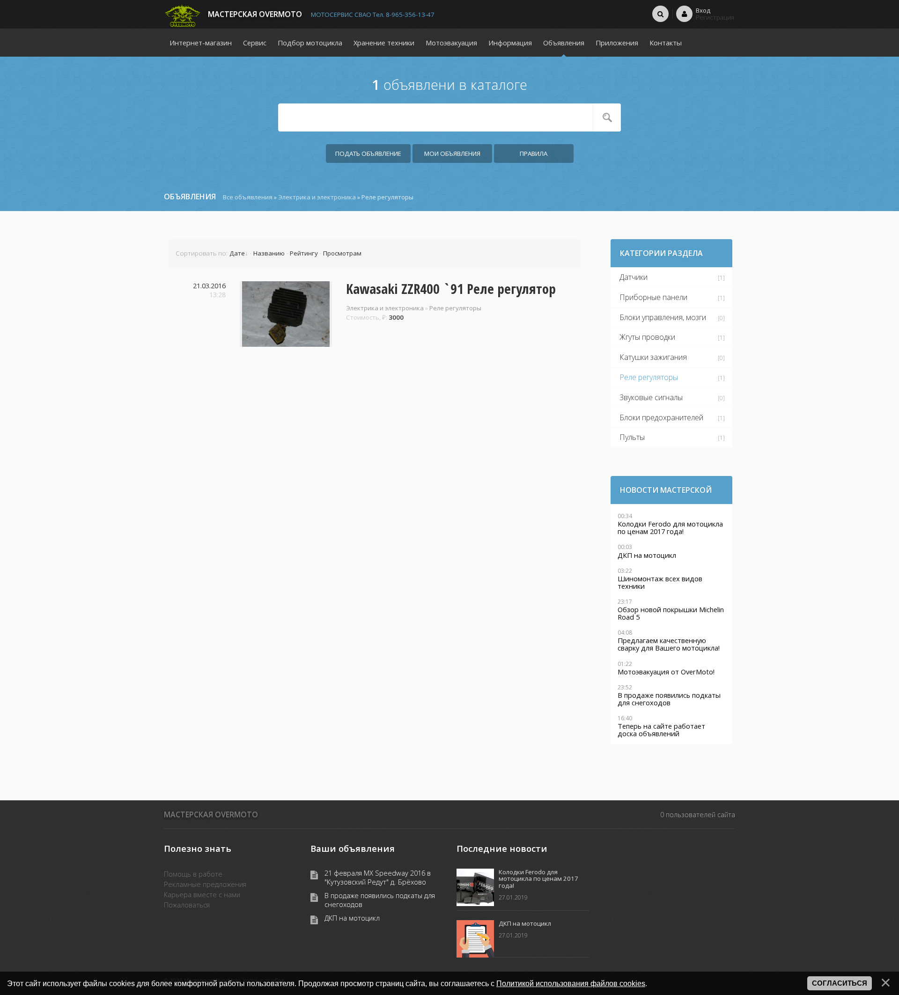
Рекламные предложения (205, 884)
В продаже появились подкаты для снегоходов (379, 900)
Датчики (633, 277)
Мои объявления (452, 153)
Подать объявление (368, 153)
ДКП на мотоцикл (352, 918)
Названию (269, 253)
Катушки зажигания (653, 357)
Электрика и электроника (317, 197)
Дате (237, 253)
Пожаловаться (187, 904)
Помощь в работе (193, 873)
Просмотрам (342, 253)
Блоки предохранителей (661, 417)
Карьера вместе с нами (202, 894)
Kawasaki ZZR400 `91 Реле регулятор (451, 288)
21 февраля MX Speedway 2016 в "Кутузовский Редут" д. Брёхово (377, 877)
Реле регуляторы (455, 308)
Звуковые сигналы (651, 397)
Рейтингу (304, 253)
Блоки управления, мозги (662, 317)
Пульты (632, 437)
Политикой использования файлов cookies (570, 983)
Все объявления (248, 197)
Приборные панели (653, 297)
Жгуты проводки (647, 337)
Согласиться (839, 983)
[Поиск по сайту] (660, 13)
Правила (533, 153)
